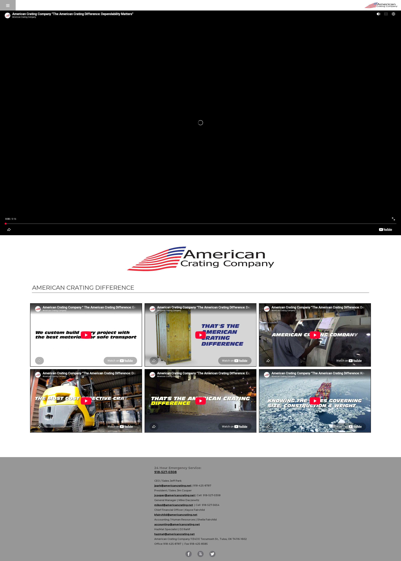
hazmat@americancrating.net (174, 534)
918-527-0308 (165, 472)
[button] (8, 5)
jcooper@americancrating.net (174, 495)
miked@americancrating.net (173, 505)
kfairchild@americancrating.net (175, 514)
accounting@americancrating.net (177, 524)
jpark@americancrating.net (172, 485)
